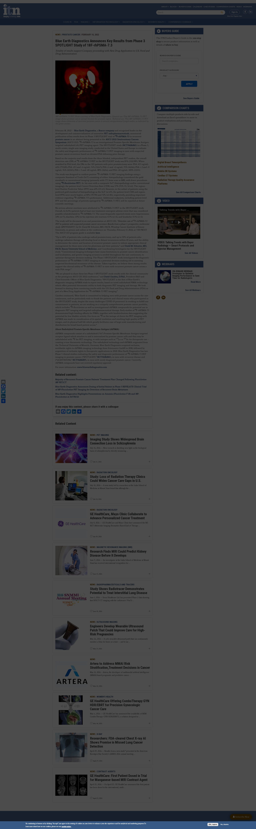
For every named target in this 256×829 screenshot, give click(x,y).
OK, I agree (213, 824)
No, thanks (225, 824)
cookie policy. (66, 826)
